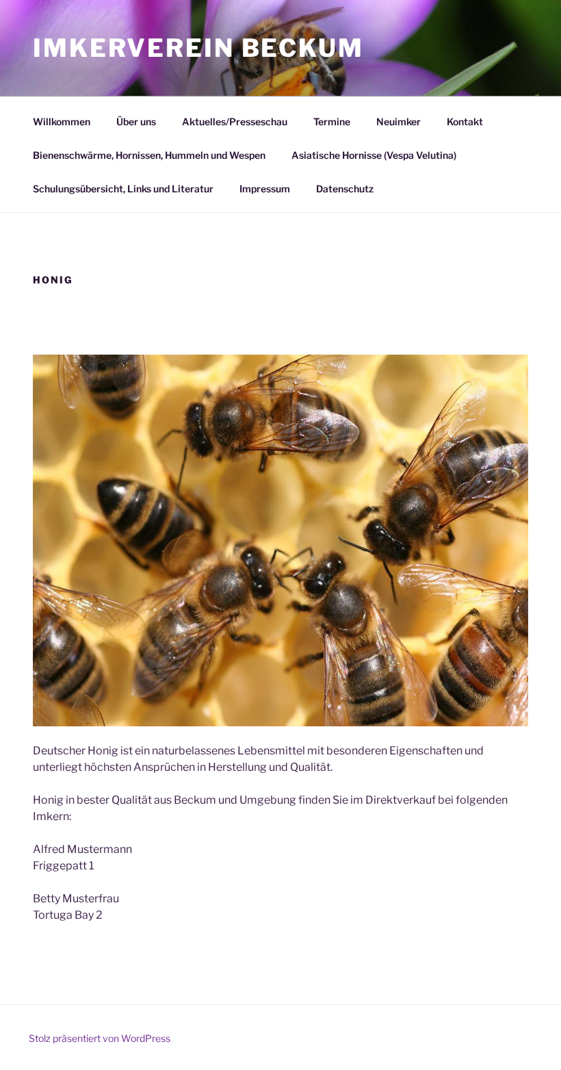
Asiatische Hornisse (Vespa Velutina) (373, 155)
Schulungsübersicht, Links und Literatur (123, 188)
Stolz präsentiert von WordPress (99, 1038)
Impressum (264, 188)
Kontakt (465, 121)
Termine (331, 121)
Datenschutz (345, 188)
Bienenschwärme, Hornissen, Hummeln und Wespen (149, 155)
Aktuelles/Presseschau (234, 121)
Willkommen (61, 121)
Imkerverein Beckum (198, 48)
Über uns (136, 121)
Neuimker (398, 121)
